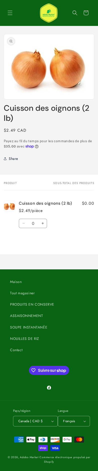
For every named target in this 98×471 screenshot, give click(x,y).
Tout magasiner (22, 293)
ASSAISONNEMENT (26, 315)
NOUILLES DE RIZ (24, 338)
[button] (10, 12)
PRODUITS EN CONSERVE (32, 304)
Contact (16, 349)
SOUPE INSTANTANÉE (28, 327)
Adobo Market (29, 457)
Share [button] (13, 158)
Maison (16, 281)
